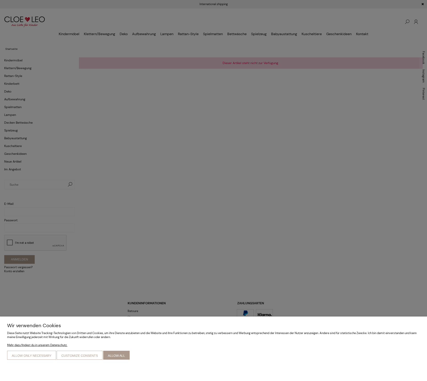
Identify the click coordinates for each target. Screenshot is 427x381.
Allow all (116, 355)
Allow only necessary (31, 355)
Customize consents (79, 355)
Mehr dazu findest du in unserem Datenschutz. (37, 345)
